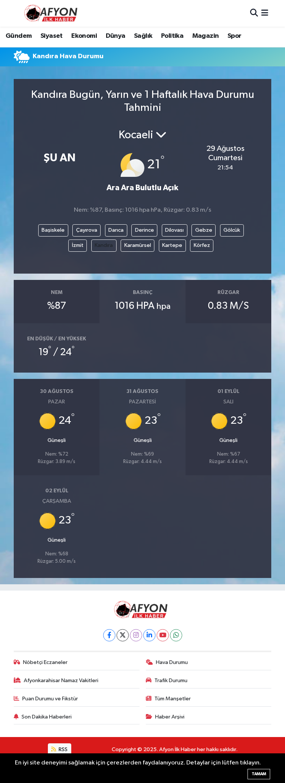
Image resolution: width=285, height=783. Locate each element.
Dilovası (174, 230)
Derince (144, 230)
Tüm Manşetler (172, 698)
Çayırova (86, 230)
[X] (123, 635)
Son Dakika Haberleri (47, 717)
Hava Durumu (172, 662)
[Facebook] (109, 635)
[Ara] (254, 13)
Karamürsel (137, 245)
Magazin (205, 36)
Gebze (203, 230)
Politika (172, 36)
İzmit (77, 245)
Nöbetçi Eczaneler (45, 662)
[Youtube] (163, 635)
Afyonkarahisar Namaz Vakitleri (61, 680)
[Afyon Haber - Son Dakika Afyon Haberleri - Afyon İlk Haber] (53, 13)
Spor (234, 36)
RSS (63, 749)
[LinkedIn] (149, 635)
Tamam (259, 774)
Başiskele (53, 230)
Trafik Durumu (170, 680)
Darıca (116, 230)
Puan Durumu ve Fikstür (50, 698)
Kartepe (172, 245)
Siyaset (51, 36)
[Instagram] (136, 635)
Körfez (202, 245)
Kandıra (104, 245)
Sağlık (143, 36)
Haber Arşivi (169, 717)
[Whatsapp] (176, 635)
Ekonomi (84, 36)
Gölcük (231, 230)
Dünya (115, 36)
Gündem (19, 36)
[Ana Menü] (264, 13)
